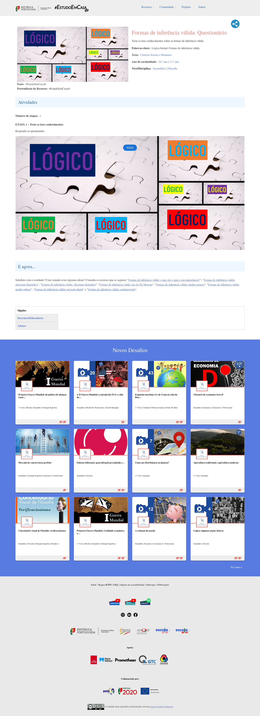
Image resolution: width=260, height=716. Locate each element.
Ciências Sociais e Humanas (156, 55)
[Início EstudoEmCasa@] (33, 8)
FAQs (115, 584)
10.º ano (162, 61)
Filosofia (172, 68)
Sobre (93, 584)
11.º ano (174, 61)
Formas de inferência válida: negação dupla (59, 289)
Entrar (201, 7)
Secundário (159, 68)
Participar (150, 584)
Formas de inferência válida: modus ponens (180, 284)
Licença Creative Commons (161, 706)
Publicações (163, 584)
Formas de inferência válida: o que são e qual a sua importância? (164, 280)
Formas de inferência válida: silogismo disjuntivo (69, 284)
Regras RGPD (105, 584)
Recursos (146, 7)
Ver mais (235, 567)
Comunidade (167, 7)
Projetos (186, 7)
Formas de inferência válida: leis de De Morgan (126, 284)
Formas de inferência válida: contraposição (111, 289)
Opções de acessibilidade (132, 584)
